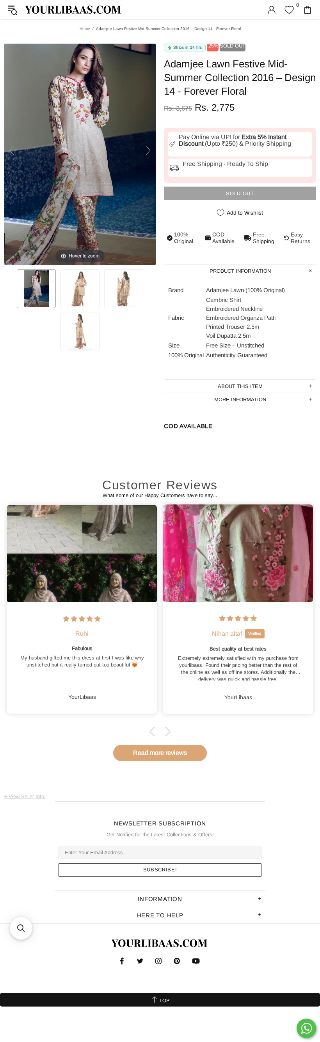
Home (85, 28)
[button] (154, 731)
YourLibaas (74, 9)
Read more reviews (160, 752)
